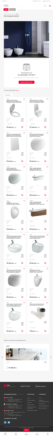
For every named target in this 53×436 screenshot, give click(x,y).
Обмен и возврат (31, 400)
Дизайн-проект (30, 404)
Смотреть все (21, 394)
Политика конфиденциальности (44, 401)
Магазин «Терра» (10, 410)
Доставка (29, 402)
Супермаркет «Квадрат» (12, 404)
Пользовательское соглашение (31, 407)
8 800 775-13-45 (25, 386)
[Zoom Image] (26, 39)
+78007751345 (18, 401)
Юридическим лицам (32, 410)
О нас (40, 398)
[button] (47, 434)
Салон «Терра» (9, 397)
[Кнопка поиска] (45, 6)
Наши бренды (42, 403)
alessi (22, 118)
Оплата (29, 398)
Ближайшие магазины (10, 394)
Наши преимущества (44, 405)
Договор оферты (43, 408)
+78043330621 (11, 415)
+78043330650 (11, 408)
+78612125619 (11, 401)
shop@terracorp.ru (40, 386)
